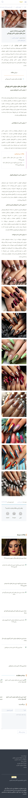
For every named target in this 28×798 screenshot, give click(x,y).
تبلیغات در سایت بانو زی (20, 759)
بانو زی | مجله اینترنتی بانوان (19, 758)
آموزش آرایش (18, 7)
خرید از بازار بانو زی (21, 763)
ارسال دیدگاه (22, 732)
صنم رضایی (20, 502)
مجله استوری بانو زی (21, 765)
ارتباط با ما (23, 756)
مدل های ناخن (21, 40)
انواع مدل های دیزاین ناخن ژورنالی (13, 79)
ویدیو (25, 767)
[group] (15, 689)
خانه (25, 7)
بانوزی (20, 57)
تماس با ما (23, 761)
